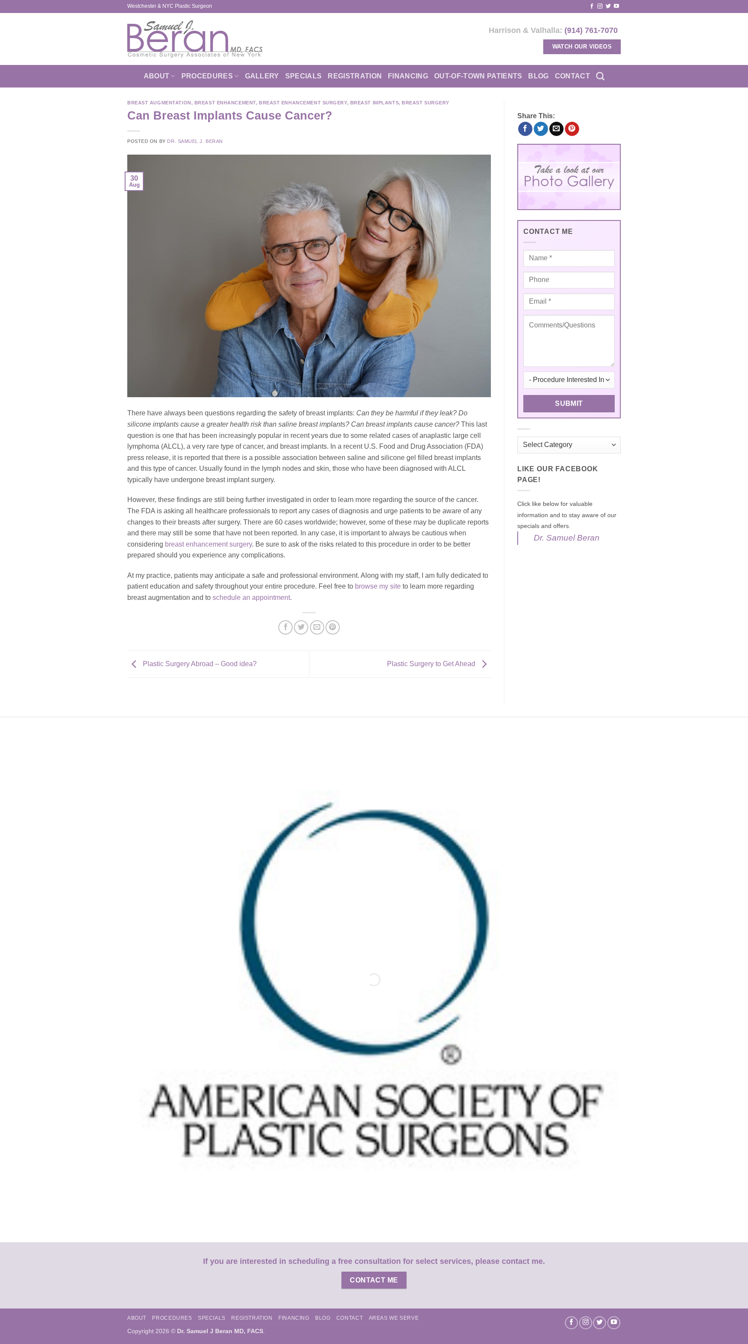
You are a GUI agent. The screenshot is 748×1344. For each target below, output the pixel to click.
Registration (355, 76)
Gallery (262, 76)
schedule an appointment (251, 597)
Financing (408, 76)
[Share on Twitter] (301, 627)
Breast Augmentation (159, 102)
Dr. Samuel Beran (567, 537)
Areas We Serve (394, 1318)
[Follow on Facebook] (591, 6)
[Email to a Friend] (317, 627)
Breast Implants (374, 102)
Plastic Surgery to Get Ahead (432, 663)
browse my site (378, 586)
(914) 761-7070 (591, 30)
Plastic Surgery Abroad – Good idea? (199, 663)
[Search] (600, 76)
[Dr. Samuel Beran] (195, 39)
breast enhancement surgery (208, 544)
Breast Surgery (425, 102)
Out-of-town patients (478, 76)
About (157, 76)
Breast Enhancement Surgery (303, 102)
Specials (303, 76)
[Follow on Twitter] (608, 6)
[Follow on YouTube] (616, 6)
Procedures (207, 76)
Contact (572, 76)
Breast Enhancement (225, 102)
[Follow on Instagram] (600, 6)
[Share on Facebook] (285, 627)
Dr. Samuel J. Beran (195, 141)
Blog (538, 76)
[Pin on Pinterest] (333, 627)
